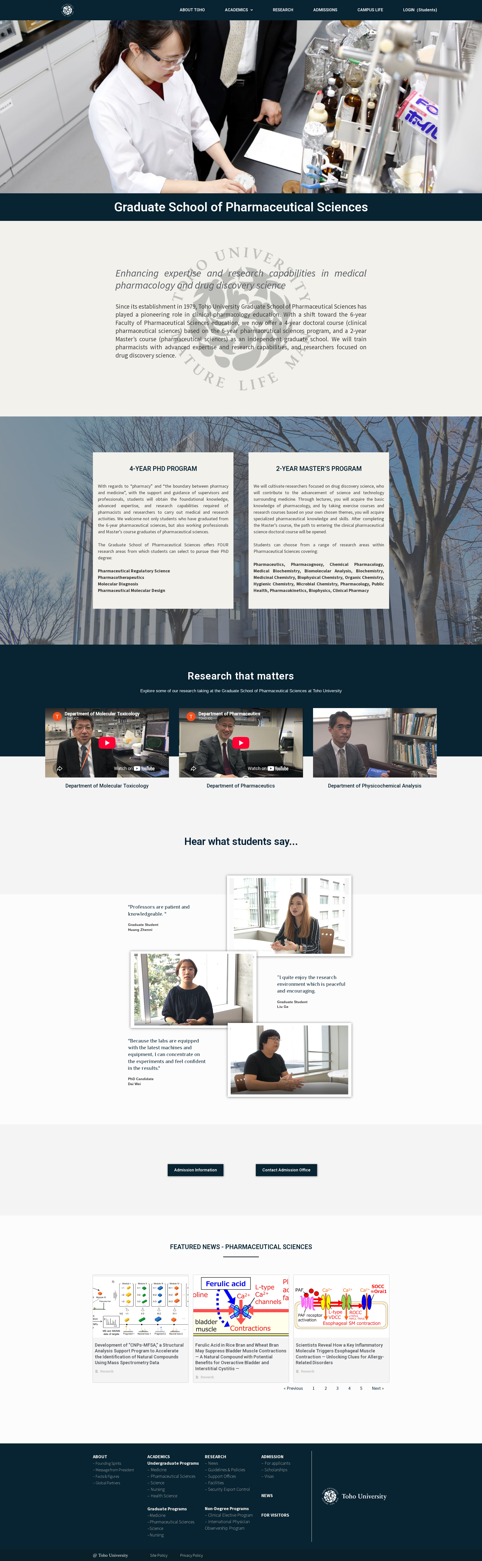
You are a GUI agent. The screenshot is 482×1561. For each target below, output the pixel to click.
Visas (269, 1476)
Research (106, 1371)
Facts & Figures (107, 1476)
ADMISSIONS (325, 10)
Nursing (158, 1489)
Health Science (164, 1496)
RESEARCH (283, 10)
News (213, 1463)
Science (157, 1483)
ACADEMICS (236, 10)
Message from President (115, 1469)
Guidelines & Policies (226, 1469)
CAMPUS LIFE (370, 10)
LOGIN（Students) (420, 10)
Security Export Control (229, 1489)
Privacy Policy (191, 1555)
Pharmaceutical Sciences (173, 1476)
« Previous (293, 1388)
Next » (378, 1388)
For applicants (277, 1463)
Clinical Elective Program (230, 1515)
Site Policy (158, 1555)
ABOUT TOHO (192, 10)
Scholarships (276, 1469)
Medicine (158, 1469)
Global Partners (108, 1482)
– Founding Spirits (107, 1463)
